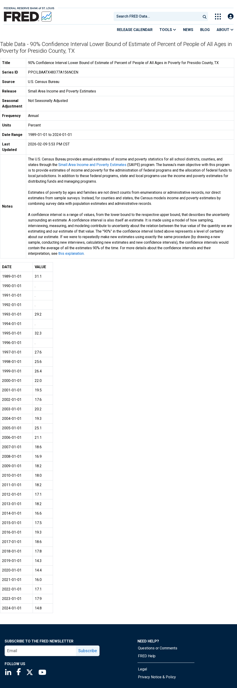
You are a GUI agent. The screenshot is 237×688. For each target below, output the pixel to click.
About (223, 30)
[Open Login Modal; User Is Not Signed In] (231, 16)
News (188, 30)
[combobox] (156, 16)
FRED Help (147, 656)
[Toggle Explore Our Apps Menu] (218, 16)
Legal (142, 669)
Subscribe (87, 650)
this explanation (71, 253)
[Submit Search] (204, 16)
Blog (205, 30)
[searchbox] (158, 16)
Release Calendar (135, 30)
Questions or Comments (157, 648)
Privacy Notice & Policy (157, 677)
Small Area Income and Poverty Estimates (92, 165)
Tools (166, 30)
